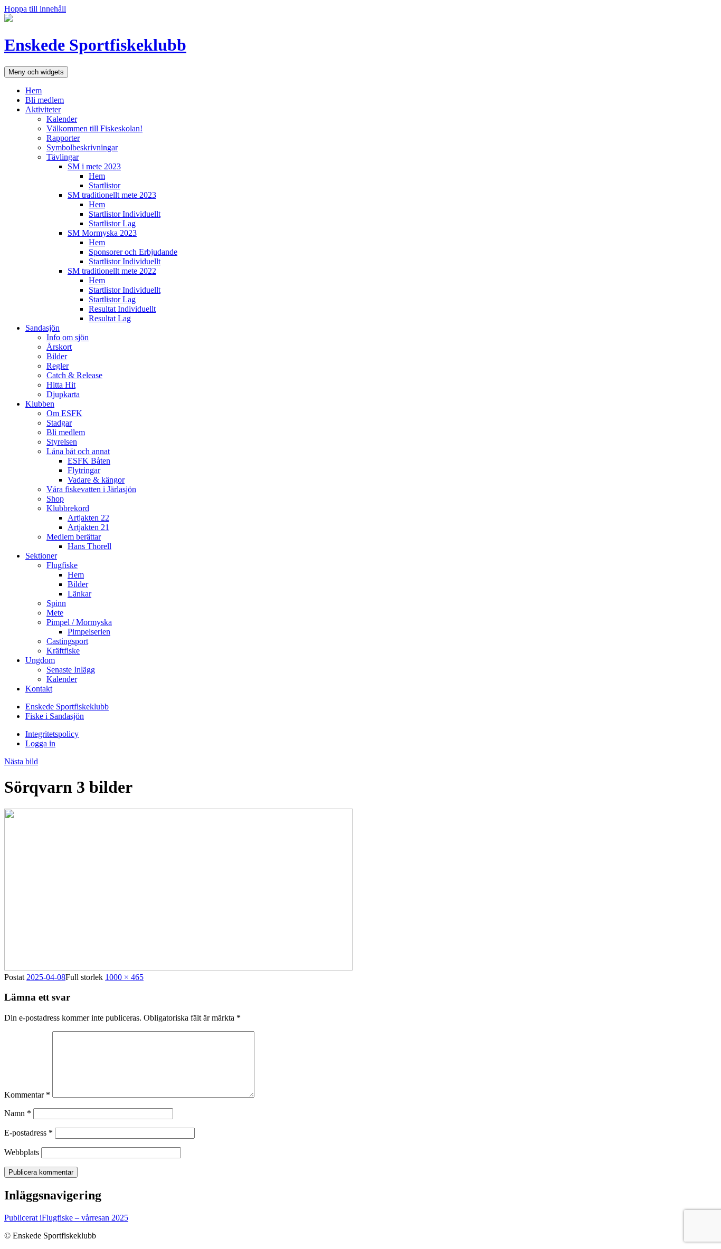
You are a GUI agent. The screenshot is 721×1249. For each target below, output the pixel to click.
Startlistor (104, 185)
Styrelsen (61, 441)
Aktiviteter (43, 109)
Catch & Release (74, 375)
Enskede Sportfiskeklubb (95, 44)
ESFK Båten (89, 460)
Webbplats (21, 1152)
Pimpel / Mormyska (79, 622)
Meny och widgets (36, 72)
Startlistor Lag (112, 223)
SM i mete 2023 (94, 166)
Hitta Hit (60, 384)
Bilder (56, 356)
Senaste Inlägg (70, 669)
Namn (17, 1113)
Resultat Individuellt (122, 308)
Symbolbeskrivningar (82, 147)
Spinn (56, 603)
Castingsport (67, 641)
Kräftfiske (63, 650)
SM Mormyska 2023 (102, 232)
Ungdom (40, 660)
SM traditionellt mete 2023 (112, 194)
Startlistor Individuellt (124, 213)
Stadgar (59, 422)
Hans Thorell (89, 546)
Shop (55, 498)
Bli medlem (44, 99)
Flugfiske (62, 565)
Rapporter (63, 137)
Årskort (59, 346)
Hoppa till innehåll (35, 8)
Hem (33, 90)
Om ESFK (64, 413)
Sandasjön (42, 327)
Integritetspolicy (52, 733)
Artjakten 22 (88, 517)
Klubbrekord (67, 508)
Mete (54, 612)
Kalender (61, 118)
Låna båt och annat (78, 451)
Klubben (39, 403)
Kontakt (38, 688)
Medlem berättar (73, 536)
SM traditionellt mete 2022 (112, 270)
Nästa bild (21, 761)
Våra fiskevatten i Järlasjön (91, 489)
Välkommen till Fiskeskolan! (94, 128)
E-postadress (28, 1132)
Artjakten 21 (88, 527)
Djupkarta (63, 394)
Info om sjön (67, 337)
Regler (57, 365)
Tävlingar (62, 156)
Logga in (40, 743)
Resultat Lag (110, 318)
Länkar (79, 593)
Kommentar (27, 1094)
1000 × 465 (124, 977)
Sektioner (41, 555)
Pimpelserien (89, 631)
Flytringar (84, 470)
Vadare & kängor (96, 479)
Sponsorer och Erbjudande (133, 251)
